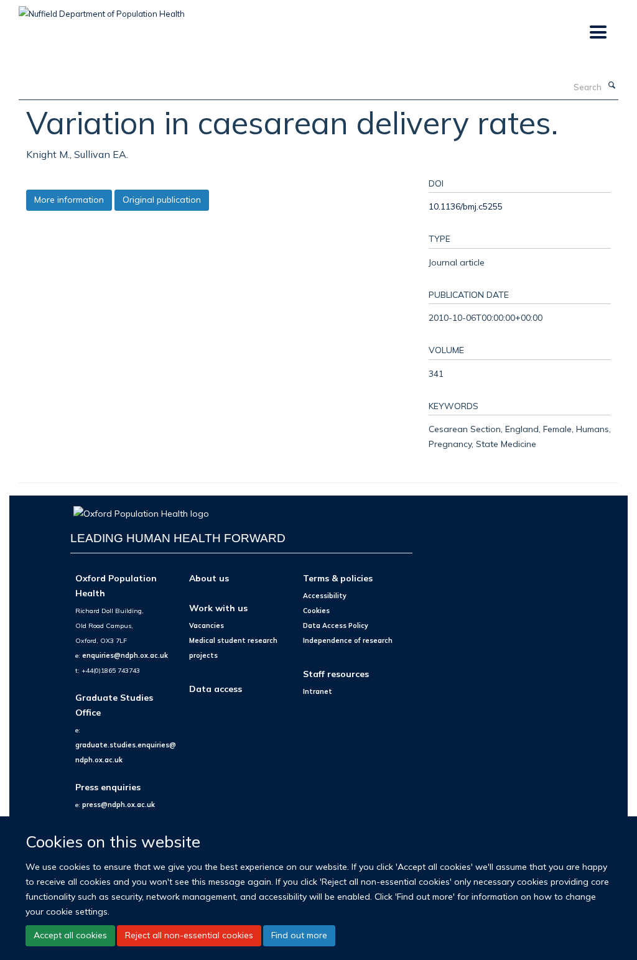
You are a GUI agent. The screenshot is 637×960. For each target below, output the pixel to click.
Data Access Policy (335, 625)
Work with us (218, 607)
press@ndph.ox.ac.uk (118, 804)
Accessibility (324, 595)
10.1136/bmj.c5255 (466, 206)
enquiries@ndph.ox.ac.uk (125, 655)
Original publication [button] (162, 199)
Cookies (316, 610)
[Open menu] (597, 32)
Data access (215, 688)
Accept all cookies (70, 935)
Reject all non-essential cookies (189, 935)
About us (209, 578)
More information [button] (69, 199)
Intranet (317, 691)
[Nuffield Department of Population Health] (102, 9)
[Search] (611, 86)
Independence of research (348, 640)
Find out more (299, 935)
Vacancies (206, 625)
